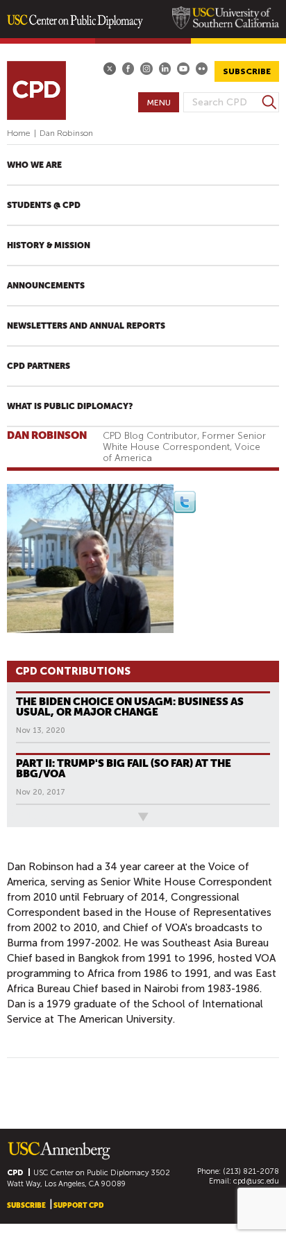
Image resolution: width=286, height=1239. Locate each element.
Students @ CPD (44, 205)
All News (30, 816)
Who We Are (34, 165)
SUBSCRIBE (247, 71)
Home (19, 133)
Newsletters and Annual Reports (86, 326)
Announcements (46, 286)
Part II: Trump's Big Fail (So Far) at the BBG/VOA (123, 768)
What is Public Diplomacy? (70, 406)
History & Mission (48, 245)
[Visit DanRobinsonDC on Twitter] (185, 509)
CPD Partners (38, 366)
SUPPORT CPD (78, 1205)
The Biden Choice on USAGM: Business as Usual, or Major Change (130, 706)
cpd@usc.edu (256, 1181)
